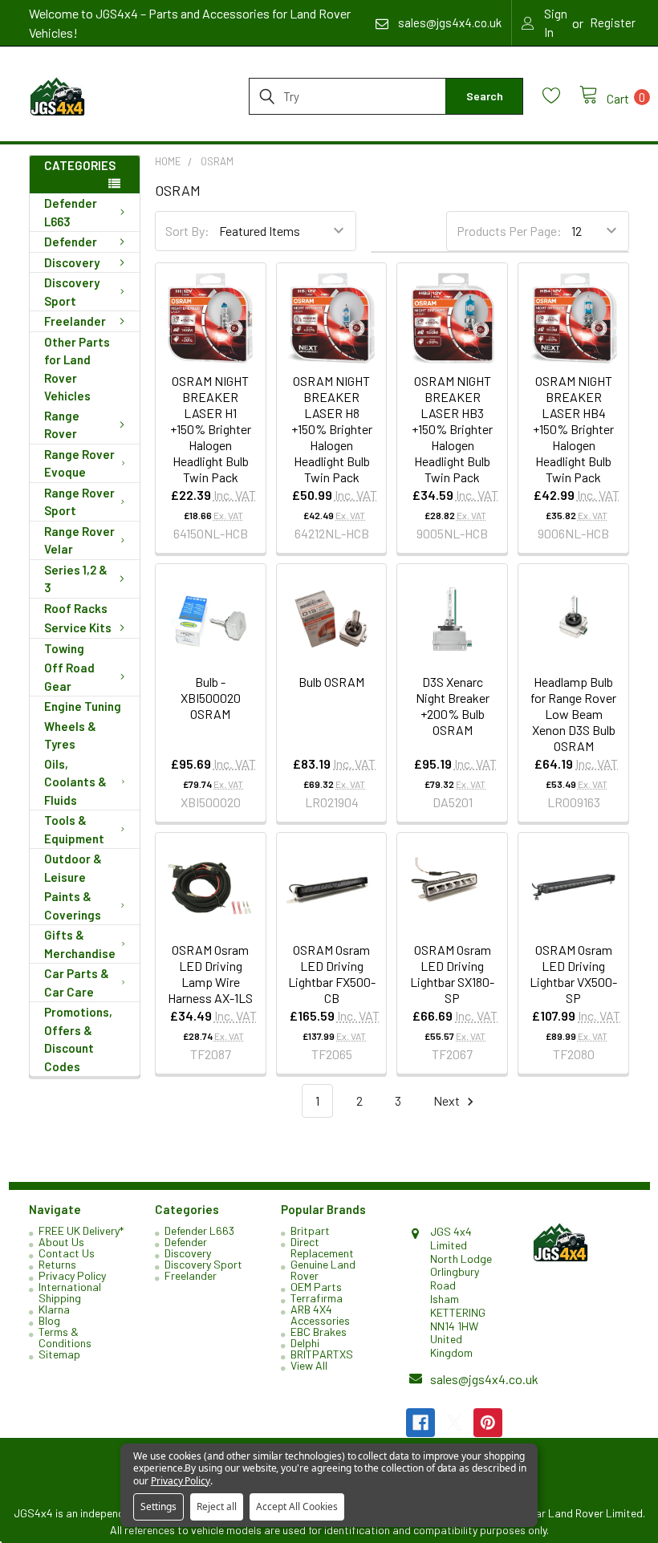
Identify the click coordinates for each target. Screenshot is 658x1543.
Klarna (54, 1309)
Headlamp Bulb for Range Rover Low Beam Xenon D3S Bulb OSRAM (573, 713)
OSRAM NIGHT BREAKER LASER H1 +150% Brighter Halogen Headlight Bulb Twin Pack (210, 429)
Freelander (75, 321)
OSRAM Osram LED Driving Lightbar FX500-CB (332, 973)
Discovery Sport (72, 291)
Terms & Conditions (65, 1337)
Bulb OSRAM (331, 681)
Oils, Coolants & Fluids (75, 782)
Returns (57, 1264)
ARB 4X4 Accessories (320, 1314)
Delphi (304, 1343)
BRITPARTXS (321, 1354)
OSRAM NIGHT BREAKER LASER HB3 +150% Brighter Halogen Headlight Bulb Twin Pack (452, 429)
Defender (70, 241)
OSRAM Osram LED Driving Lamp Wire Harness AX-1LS (210, 973)
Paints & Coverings (72, 905)
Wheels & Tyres (70, 735)
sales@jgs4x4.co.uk (484, 1379)
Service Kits (78, 627)
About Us (61, 1242)
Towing (64, 648)
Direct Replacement (322, 1247)
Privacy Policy (72, 1275)
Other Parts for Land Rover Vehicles (77, 369)
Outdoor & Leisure (73, 867)
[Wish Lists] (560, 95)
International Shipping (70, 1292)
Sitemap (59, 1354)
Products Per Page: (509, 230)
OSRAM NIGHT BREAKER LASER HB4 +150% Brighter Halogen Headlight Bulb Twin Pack (573, 429)
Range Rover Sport (79, 501)
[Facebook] (420, 1422)
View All (308, 1365)
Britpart (310, 1230)
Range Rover (61, 424)
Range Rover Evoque (79, 463)
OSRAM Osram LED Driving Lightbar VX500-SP (573, 973)
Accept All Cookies (297, 1506)
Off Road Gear (69, 676)
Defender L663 (70, 212)
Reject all (217, 1506)
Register (613, 22)
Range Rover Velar (79, 540)
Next (447, 1100)
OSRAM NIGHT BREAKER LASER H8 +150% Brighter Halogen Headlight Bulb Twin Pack (331, 429)
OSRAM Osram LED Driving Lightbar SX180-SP (452, 973)
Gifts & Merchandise (80, 944)
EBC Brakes (318, 1331)
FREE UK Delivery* (81, 1230)
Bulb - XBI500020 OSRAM (211, 697)
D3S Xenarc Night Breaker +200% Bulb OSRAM (452, 705)
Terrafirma (316, 1298)
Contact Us (67, 1253)
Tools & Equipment (74, 829)
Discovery (72, 262)
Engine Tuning (82, 706)
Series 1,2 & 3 (76, 578)
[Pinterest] (487, 1422)
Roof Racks (76, 608)
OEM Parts (316, 1286)
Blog (49, 1320)
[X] (454, 1422)
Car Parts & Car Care (76, 982)
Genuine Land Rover (322, 1269)
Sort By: (187, 230)
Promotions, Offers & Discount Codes (78, 1039)
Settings (158, 1506)
